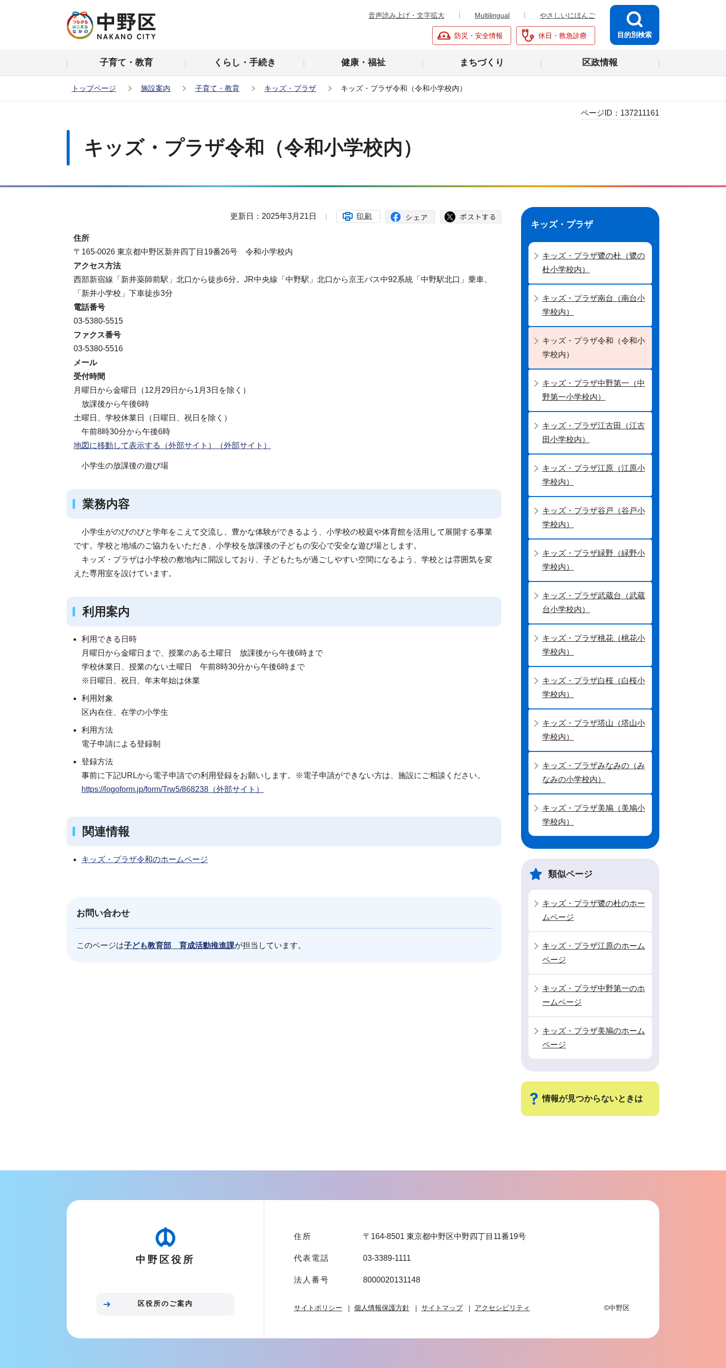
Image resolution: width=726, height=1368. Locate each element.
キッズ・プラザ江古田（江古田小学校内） (593, 432)
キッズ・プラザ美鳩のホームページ (593, 1038)
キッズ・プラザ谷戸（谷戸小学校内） (593, 517)
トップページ (94, 88)
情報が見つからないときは (592, 1098)
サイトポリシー (318, 1308)
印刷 (364, 216)
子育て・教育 (217, 88)
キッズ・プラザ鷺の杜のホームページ (593, 910)
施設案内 (155, 88)
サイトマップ (442, 1308)
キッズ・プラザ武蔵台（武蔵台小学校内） (593, 602)
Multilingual (492, 15)
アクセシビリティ (502, 1308)
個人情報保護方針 (381, 1308)
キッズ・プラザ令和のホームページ (144, 859)
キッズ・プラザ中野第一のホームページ (593, 995)
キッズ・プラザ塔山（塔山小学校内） (593, 730)
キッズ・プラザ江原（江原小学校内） (593, 475)
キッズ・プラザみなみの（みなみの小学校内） (593, 772)
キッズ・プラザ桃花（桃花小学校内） (593, 645)
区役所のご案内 (165, 1303)
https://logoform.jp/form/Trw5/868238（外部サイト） (172, 789)
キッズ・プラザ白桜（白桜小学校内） (593, 687)
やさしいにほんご (567, 15)
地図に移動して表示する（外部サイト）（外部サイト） (172, 445)
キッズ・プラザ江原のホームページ (593, 953)
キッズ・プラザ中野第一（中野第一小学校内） (593, 390)
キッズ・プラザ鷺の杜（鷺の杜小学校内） (593, 262)
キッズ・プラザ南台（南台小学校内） (593, 305)
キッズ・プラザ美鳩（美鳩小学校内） (593, 815)
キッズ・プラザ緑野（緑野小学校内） (593, 560)
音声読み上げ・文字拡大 (406, 15)
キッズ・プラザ (290, 88)
